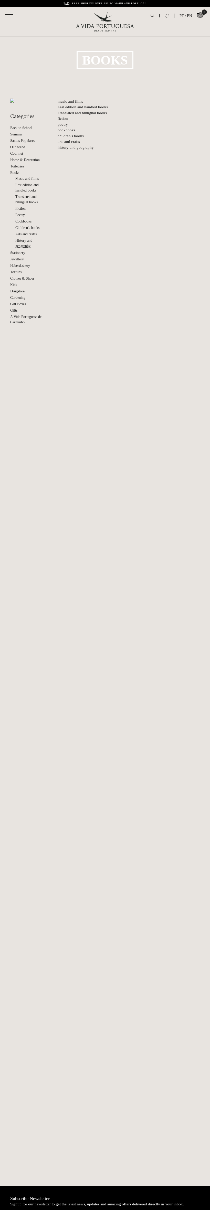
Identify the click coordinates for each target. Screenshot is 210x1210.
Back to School (21, 128)
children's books (71, 136)
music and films (70, 101)
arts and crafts (69, 142)
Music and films (27, 179)
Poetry (20, 215)
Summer (16, 134)
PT (182, 16)
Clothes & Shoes (22, 278)
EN (189, 16)
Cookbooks (23, 221)
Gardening (17, 298)
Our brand (17, 147)
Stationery (17, 253)
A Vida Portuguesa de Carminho (25, 319)
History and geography (23, 243)
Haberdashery (20, 266)
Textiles (16, 272)
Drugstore (17, 291)
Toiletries (17, 166)
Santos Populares (22, 141)
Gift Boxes (18, 304)
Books (14, 173)
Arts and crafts (26, 234)
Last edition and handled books (27, 187)
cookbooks (66, 130)
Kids (13, 285)
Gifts (13, 310)
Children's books (27, 228)
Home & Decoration (25, 160)
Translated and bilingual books (26, 199)
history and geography (76, 147)
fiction (63, 118)
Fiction (20, 208)
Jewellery (17, 259)
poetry (63, 124)
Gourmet (16, 153)
